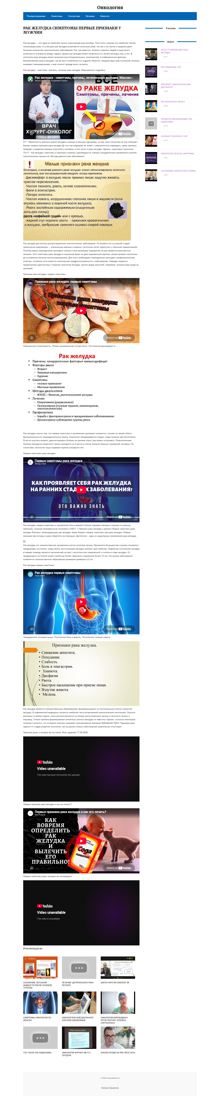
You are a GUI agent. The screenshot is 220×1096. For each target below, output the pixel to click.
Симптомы (56, 15)
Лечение (90, 15)
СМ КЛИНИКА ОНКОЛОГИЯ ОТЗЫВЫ (178, 170)
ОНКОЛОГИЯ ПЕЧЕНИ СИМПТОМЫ (177, 153)
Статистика (74, 15)
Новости (104, 15)
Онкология (110, 7)
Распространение (36, 15)
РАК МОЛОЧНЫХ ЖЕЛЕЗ (173, 101)
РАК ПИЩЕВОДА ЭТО (171, 67)
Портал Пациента (110, 1087)
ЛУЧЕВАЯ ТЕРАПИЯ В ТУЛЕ (174, 136)
